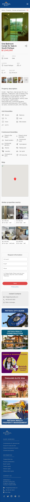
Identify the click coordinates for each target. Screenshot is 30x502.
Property (8, 10)
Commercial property (8, 450)
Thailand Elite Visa (7, 459)
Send (15, 283)
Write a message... (10, 302)
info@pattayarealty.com (11, 297)
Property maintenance (8, 461)
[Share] (26, 46)
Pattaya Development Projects (10, 448)
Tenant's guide (7, 466)
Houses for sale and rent (9, 445)
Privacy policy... (15, 286)
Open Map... (8, 492)
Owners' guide (7, 468)
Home (3, 10)
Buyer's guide (6, 464)
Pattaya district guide (8, 471)
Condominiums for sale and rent (11, 443)
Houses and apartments (18, 10)
